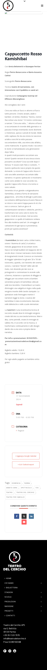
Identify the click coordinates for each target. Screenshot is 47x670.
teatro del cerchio (25, 492)
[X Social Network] (24, 516)
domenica (16, 483)
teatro (9, 492)
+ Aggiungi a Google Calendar (25, 456)
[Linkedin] (31, 516)
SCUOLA (8, 597)
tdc (37, 488)
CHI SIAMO (9, 583)
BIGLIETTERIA (12, 587)
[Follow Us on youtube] (14, 651)
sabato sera (11, 488)
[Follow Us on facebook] (4, 651)
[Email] (24, 522)
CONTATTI (10, 615)
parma (27, 483)
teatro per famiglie (15, 497)
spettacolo (26, 488)
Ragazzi (21, 430)
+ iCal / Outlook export (26, 464)
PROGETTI (9, 611)
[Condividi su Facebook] (16, 516)
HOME (8, 578)
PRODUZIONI (10, 601)
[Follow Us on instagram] (9, 651)
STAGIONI (9, 592)
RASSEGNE (9, 606)
